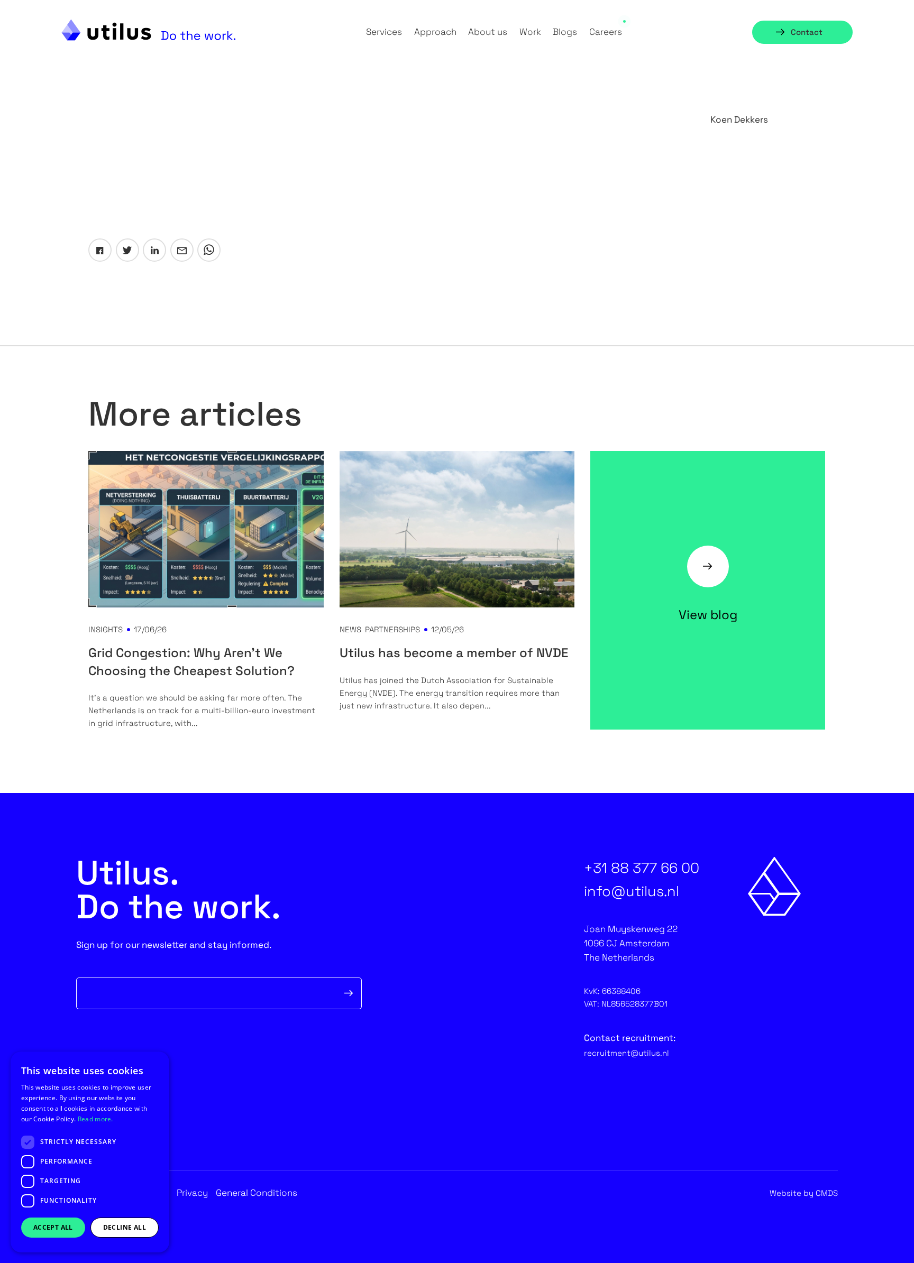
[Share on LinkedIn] (154, 250)
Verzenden (349, 993)
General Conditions (256, 1193)
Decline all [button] (124, 1227)
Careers (605, 32)
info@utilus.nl (631, 891)
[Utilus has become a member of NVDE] (457, 529)
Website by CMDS (804, 1193)
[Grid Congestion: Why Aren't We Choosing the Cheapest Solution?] (205, 529)
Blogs (565, 32)
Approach (435, 32)
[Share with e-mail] (182, 250)
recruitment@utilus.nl (626, 1053)
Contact (806, 32)
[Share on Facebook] (100, 250)
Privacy (192, 1193)
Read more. (95, 1118)
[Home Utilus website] (148, 30)
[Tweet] (127, 250)
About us (487, 32)
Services (384, 32)
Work (530, 32)
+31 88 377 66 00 (641, 868)
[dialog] (90, 1152)
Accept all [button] (53, 1227)
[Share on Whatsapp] (209, 250)
